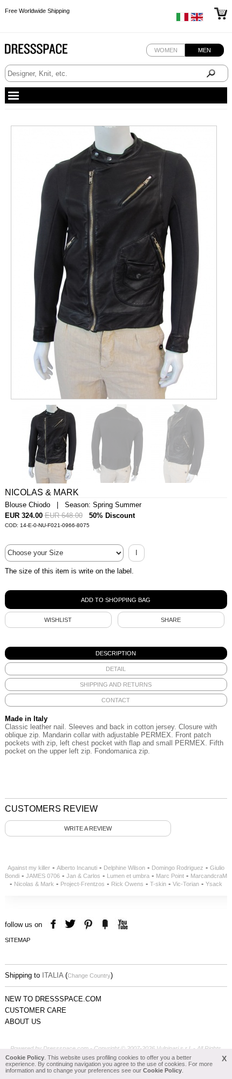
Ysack (214, 884)
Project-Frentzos (82, 884)
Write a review (88, 828)
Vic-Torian (186, 884)
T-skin (158, 884)
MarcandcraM (208, 876)
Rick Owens (127, 884)
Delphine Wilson (124, 867)
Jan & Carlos (83, 876)
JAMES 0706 (43, 876)
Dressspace (46, 51)
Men (204, 50)
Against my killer (29, 867)
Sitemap (17, 940)
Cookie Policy (24, 1057)
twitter (71, 924)
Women (166, 50)
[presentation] (116, 653)
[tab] (116, 653)
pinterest (88, 924)
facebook (54, 924)
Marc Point (170, 876)
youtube (121, 924)
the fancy (105, 924)
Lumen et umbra (128, 876)
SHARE (171, 620)
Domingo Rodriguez (177, 867)
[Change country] (182, 19)
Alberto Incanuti (77, 867)
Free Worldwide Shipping (37, 11)
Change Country (89, 975)
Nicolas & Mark (34, 884)
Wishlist (58, 620)
